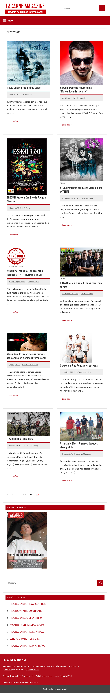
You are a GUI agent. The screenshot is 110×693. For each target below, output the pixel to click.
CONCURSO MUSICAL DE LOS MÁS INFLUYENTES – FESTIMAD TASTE (25, 273)
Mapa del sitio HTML (63, 676)
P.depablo (27, 94)
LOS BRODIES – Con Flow (20, 439)
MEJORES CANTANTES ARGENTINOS (28, 603)
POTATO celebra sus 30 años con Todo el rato (81, 285)
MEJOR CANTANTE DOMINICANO (26, 610)
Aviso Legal (28, 676)
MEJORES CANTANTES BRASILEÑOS (27, 645)
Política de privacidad (12, 676)
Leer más (13, 121)
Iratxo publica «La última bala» (24, 88)
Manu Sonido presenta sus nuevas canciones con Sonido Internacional (26, 356)
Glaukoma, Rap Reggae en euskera (79, 366)
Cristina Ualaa (87, 198)
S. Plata (27, 208)
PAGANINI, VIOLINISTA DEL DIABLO (27, 624)
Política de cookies (44, 676)
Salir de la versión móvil (55, 689)
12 (24, 494)
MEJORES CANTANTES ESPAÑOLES (27, 631)
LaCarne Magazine (30, 364)
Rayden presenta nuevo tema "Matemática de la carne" (76, 89)
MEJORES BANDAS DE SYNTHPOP (26, 617)
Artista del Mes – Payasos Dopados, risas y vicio (79, 445)
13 (31, 494)
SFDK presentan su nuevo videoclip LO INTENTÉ (81, 190)
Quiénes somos (32, 669)
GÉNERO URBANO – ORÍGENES (25, 638)
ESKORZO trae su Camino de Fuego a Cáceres (26, 199)
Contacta (8, 669)
